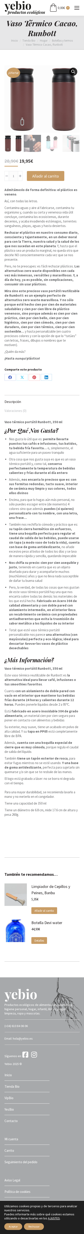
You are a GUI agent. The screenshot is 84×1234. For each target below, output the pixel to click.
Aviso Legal (12, 1180)
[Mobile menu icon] (77, 8)
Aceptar (13, 1226)
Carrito (9, 1150)
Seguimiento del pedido (20, 1162)
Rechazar (33, 1226)
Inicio (8, 1075)
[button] (73, 72)
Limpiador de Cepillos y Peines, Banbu (50, 889)
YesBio (9, 1109)
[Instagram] (34, 1056)
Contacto (11, 1121)
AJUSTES (54, 1218)
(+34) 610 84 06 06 (16, 1026)
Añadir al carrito (45, 176)
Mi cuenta (11, 1139)
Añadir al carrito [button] (44, 911)
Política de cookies (17, 1192)
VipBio (8, 1098)
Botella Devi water (46, 922)
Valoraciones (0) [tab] (15, 411)
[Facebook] (26, 1056)
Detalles (39, 941)
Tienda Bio (11, 1086)
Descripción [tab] (12, 402)
